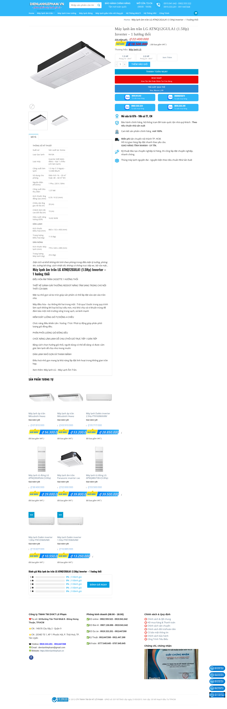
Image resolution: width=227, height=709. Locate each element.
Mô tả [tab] (33, 137)
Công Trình (164, 13)
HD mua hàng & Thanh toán (161, 622)
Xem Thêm (167, 57)
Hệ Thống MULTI (133, 13)
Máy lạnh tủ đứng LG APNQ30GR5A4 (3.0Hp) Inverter (40, 478)
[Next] (107, 68)
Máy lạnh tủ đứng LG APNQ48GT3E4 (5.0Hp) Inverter (97, 478)
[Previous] (33, 68)
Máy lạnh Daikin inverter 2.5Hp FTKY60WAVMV (98, 415)
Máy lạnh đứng (86, 13)
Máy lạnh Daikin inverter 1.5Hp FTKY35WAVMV (69, 538)
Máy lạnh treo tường (67, 13)
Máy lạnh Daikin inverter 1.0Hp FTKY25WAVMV (41, 538)
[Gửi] (98, 5)
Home (31, 13)
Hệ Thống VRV (150, 13)
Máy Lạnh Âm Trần (67, 369)
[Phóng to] (32, 106)
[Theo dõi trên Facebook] (31, 657)
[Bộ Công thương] (59, 699)
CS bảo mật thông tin (158, 632)
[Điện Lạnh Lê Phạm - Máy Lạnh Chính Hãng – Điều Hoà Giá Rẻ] (47, 5)
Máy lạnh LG (50, 369)
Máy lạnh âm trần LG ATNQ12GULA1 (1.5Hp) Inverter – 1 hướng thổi (69, 271)
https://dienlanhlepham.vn (52, 651)
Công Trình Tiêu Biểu (158, 639)
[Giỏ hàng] (196, 13)
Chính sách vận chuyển (159, 625)
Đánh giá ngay (98, 584)
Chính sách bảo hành (158, 635)
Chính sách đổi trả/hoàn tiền (162, 629)
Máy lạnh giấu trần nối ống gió (109, 13)
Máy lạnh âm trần (45, 13)
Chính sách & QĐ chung (159, 619)
